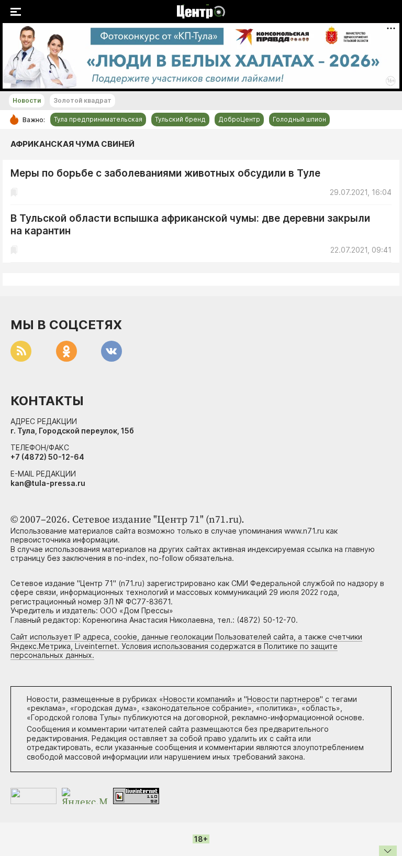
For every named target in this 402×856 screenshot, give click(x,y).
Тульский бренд (180, 119)
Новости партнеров (283, 699)
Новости (27, 100)
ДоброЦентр (239, 119)
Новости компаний (197, 699)
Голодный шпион (299, 119)
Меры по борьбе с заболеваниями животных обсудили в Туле (165, 173)
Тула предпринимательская (98, 119)
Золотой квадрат (82, 100)
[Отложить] (13, 192)
